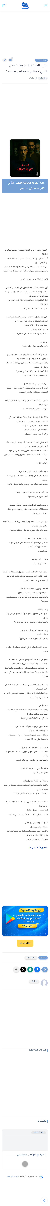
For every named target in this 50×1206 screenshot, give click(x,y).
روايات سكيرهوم (13, 1177)
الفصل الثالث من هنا (38, 848)
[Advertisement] (25, 36)
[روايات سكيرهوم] (25, 5)
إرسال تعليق (38, 1132)
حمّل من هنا (25, 943)
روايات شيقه (41, 60)
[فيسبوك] (25, 1164)
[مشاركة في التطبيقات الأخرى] (16, 969)
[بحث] (4, 5)
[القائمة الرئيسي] (46, 5)
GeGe (41, 78)
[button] (37, 969)
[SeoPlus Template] (41, 1176)
